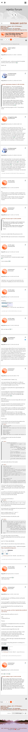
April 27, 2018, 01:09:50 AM (10, 325)
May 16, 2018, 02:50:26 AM (10, 670)
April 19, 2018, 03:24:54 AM (10, 297)
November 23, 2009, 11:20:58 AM (11, 54)
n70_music (11, 180)
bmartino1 (12, 208)
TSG (13, 28)
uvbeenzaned (12, 73)
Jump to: (9, 713)
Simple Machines (13, 728)
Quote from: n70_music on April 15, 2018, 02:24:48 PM (11, 218)
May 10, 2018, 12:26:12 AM (10, 594)
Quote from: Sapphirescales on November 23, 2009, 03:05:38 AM (12, 84)
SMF (2, 728)
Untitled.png (5, 555)
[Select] (5, 424)
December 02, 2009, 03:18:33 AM (11, 155)
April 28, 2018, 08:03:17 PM (10, 375)
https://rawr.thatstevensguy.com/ (8, 548)
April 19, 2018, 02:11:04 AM (10, 252)
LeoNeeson (12, 337)
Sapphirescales (9, 36)
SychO (18, 729)
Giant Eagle (17, 28)
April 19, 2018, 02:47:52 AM (10, 276)
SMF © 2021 (6, 728)
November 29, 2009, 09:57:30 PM (11, 80)
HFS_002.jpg (5, 307)
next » (25, 37)
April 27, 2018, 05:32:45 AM (10, 344)
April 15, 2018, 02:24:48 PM (10, 187)
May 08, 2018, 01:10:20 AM (10, 573)
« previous (21, 37)
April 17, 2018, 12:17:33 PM (10, 214)
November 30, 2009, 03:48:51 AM (11, 124)
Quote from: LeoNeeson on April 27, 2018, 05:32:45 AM (11, 676)
